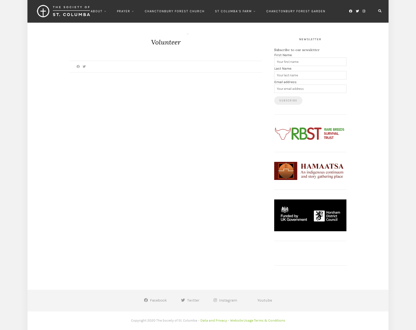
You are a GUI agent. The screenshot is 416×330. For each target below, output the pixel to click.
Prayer (123, 11)
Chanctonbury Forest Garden (295, 11)
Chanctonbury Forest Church (175, 11)
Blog (224, 34)
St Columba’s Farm (233, 11)
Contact (247, 34)
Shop (204, 34)
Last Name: (283, 68)
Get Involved (172, 34)
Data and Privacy (213, 320)
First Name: (283, 55)
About (97, 11)
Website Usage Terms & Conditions (257, 320)
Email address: (285, 82)
